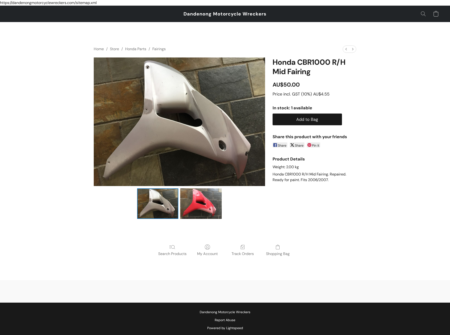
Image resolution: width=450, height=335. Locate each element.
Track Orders (243, 253)
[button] (225, 14)
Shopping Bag (278, 253)
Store (114, 48)
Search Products (172, 253)
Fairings (159, 48)
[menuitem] (346, 49)
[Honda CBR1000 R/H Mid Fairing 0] (158, 203)
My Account (207, 253)
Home (99, 48)
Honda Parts (135, 48)
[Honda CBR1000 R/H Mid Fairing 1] (201, 203)
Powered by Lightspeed (225, 328)
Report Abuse (225, 320)
